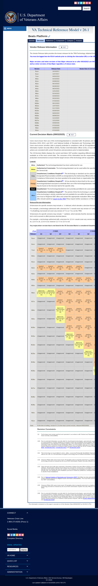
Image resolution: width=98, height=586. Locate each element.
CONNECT (11, 513)
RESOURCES (12, 566)
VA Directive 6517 (50, 447)
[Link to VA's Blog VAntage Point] (84, 3)
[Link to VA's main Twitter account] (81, 3)
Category (70, 41)
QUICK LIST (12, 561)
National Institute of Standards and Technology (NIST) (61, 477)
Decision (40, 41)
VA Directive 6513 (61, 447)
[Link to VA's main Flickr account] (86, 3)
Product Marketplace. (89, 498)
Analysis (79, 41)
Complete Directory (15, 538)
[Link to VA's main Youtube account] (89, 3)
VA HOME (11, 555)
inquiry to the (59, 199)
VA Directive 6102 (75, 447)
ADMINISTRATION (14, 572)
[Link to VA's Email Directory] (75, 3)
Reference (49, 41)
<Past (34, 231)
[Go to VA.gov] (26, 17)
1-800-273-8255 (13, 522)
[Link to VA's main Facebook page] (78, 3)
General (31, 41)
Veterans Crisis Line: (15, 518)
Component (60, 41)
